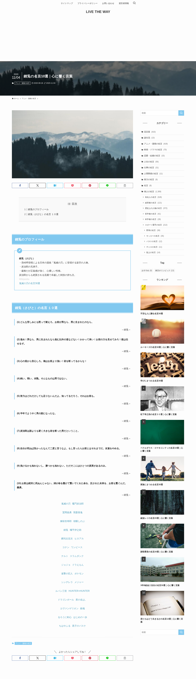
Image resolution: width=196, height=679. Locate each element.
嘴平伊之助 (75, 530)
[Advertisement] (98, 40)
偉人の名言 (152, 191)
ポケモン (79, 573)
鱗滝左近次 (67, 538)
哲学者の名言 (153, 214)
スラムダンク (77, 556)
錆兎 (66, 530)
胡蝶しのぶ (79, 521)
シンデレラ (67, 582)
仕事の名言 (151, 167)
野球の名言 (153, 230)
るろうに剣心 (65, 617)
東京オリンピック (164, 270)
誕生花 (149, 138)
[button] (20, 185)
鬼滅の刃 (65, 503)
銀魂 (82, 608)
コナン (65, 547)
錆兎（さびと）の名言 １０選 (43, 214)
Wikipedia (24, 279)
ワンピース (77, 547)
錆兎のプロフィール (38, 209)
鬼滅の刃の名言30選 (29, 283)
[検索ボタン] (134, 3)
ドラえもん (78, 565)
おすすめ (147, 270)
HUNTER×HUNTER (79, 591)
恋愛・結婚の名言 (154, 155)
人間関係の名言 (153, 173)
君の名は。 (81, 599)
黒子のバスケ (79, 626)
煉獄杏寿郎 (66, 521)
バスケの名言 (154, 241)
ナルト (64, 556)
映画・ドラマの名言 (155, 149)
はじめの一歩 (80, 617)
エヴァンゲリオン (69, 608)
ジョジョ (65, 565)
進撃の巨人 (67, 573)
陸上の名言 (153, 252)
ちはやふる (64, 626)
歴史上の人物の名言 (156, 208)
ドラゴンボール (66, 599)
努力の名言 (151, 179)
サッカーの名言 (155, 236)
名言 (148, 185)
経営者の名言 (153, 203)
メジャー (79, 582)
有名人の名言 (153, 197)
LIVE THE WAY (98, 11)
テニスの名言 (154, 247)
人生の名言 (151, 161)
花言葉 (150, 132)
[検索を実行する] (181, 113)
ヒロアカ (79, 538)
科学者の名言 (153, 219)
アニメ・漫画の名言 (22, 83)
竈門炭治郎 (78, 503)
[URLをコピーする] (125, 185)
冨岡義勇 (67, 512)
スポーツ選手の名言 (156, 225)
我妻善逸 (78, 512)
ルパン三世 (61, 591)
